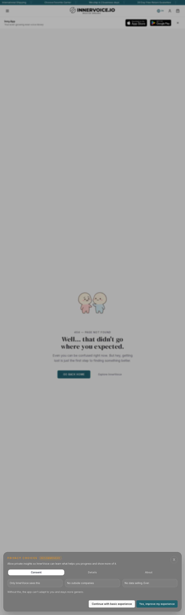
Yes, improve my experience (157, 603)
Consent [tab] (36, 572)
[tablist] (92, 572)
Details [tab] (92, 572)
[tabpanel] (92, 586)
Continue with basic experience (112, 603)
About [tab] (148, 572)
